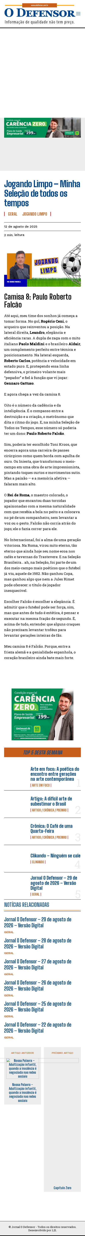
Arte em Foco (41, 785)
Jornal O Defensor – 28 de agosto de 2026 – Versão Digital (37, 943)
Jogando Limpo (34, 214)
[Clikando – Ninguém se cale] (15, 858)
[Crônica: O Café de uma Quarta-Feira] (15, 831)
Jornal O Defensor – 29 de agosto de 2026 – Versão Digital (54, 883)
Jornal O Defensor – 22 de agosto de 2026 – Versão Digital (37, 1028)
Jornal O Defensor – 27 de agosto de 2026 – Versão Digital (37, 964)
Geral (36, 894)
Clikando (38, 862)
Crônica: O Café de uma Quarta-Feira (52, 828)
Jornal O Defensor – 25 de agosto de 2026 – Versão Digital (37, 1007)
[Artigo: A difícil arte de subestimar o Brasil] (15, 804)
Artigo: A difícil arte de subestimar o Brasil (51, 801)
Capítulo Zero (62, 1188)
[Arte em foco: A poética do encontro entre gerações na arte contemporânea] (15, 776)
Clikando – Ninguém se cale (55, 855)
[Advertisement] (42, 73)
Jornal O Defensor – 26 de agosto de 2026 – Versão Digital (37, 986)
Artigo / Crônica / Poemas (49, 810)
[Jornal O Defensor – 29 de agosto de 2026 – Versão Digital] (15, 885)
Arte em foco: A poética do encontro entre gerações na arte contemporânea (55, 774)
